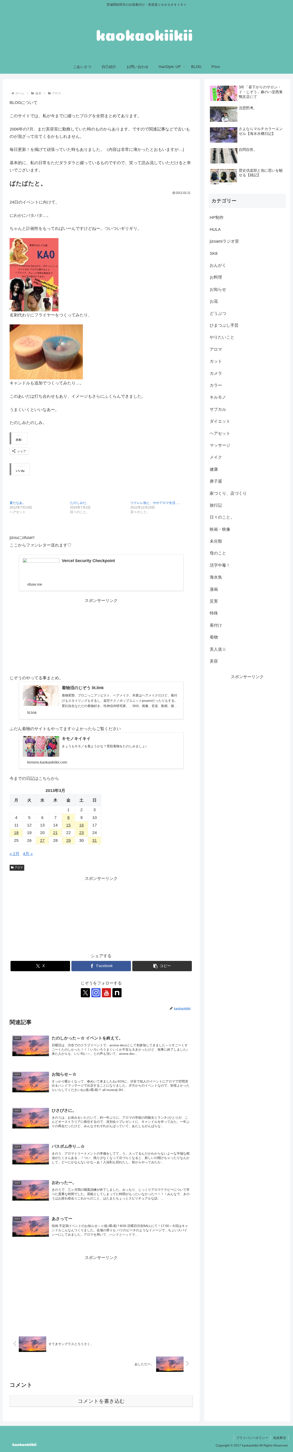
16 (81, 825)
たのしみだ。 (79, 503)
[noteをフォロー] (117, 992)
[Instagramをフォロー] (95, 992)
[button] (162, 966)
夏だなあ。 (18, 503)
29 (68, 840)
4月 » (28, 853)
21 (55, 832)
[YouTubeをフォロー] (106, 992)
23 (81, 832)
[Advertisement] (101, 636)
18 (16, 832)
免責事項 (279, 1438)
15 (68, 825)
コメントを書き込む (101, 1401)
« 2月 (14, 853)
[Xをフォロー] (85, 992)
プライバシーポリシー (252, 1438)
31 (94, 840)
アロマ (19, 867)
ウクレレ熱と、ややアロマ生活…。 (156, 503)
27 (42, 840)
